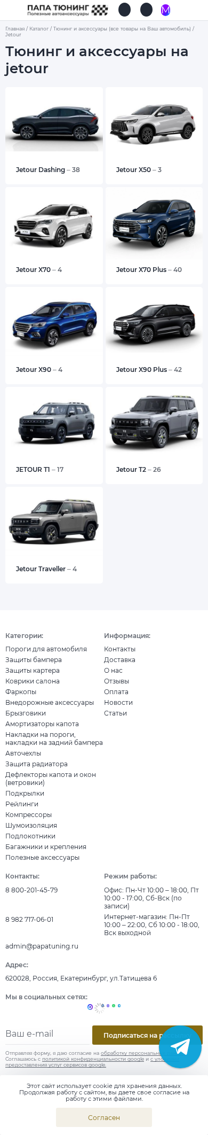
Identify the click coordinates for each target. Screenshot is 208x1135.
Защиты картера (32, 670)
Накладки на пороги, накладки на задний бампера (54, 738)
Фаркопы (20, 692)
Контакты (119, 649)
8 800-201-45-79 (31, 890)
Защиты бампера (33, 660)
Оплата (116, 692)
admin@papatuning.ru (41, 946)
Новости (118, 702)
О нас (113, 670)
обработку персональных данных (143, 1053)
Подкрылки (24, 793)
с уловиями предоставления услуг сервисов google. (92, 1062)
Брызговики (25, 713)
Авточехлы (23, 753)
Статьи (115, 713)
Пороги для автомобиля (46, 649)
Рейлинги (21, 804)
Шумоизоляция (31, 825)
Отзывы (116, 681)
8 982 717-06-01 (29, 919)
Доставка (119, 660)
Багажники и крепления (45, 847)
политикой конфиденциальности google (93, 1059)
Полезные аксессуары (42, 857)
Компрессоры (28, 815)
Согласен (104, 1118)
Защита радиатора (36, 764)
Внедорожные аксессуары (49, 702)
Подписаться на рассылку (147, 1035)
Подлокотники (30, 836)
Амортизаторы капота (42, 724)
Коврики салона (32, 681)
